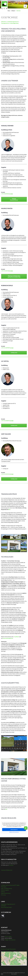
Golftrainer (3, 21)
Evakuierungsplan (5, 890)
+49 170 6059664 (5, 193)
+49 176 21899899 (5, 347)
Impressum (3, 870)
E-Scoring (3, 895)
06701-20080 (8, 936)
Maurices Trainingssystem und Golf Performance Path (14, 276)
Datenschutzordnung (5, 893)
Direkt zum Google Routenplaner (8, 949)
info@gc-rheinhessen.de (10, 939)
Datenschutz (9, 870)
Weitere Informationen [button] (14, 832)
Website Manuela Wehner (14, 199)
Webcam (17, 1)
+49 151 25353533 (5, 474)
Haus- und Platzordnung (6, 888)
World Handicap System (6, 907)
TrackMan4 (16, 636)
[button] (2, 974)
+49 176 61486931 (5, 420)
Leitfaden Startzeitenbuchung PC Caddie (10, 885)
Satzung (3, 891)
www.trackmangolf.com (8, 638)
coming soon (14, 352)
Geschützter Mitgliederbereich (8, 904)
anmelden (11, 865)
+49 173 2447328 (5, 270)
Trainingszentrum (5, 23)
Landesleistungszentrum (12, 21)
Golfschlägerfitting (14, 23)
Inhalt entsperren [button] (14, 829)
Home (9, 10)
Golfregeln (3, 905)
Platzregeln (3, 886)
